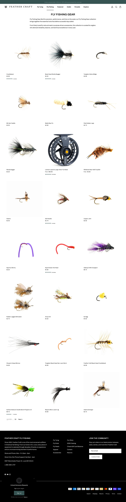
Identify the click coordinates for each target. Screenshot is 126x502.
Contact (119, 493)
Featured (60, 7)
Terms (113, 493)
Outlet (69, 7)
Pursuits (77, 7)
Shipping (95, 493)
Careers (69, 449)
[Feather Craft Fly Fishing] (18, 7)
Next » (20, 419)
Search (88, 493)
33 (15, 419)
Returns (69, 452)
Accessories (57, 452)
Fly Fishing (50, 7)
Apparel (55, 449)
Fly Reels (56, 446)
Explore (86, 7)
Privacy (108, 493)
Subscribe (96, 457)
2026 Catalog (71, 443)
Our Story (70, 440)
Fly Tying (40, 7)
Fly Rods (56, 443)
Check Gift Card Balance (75, 446)
